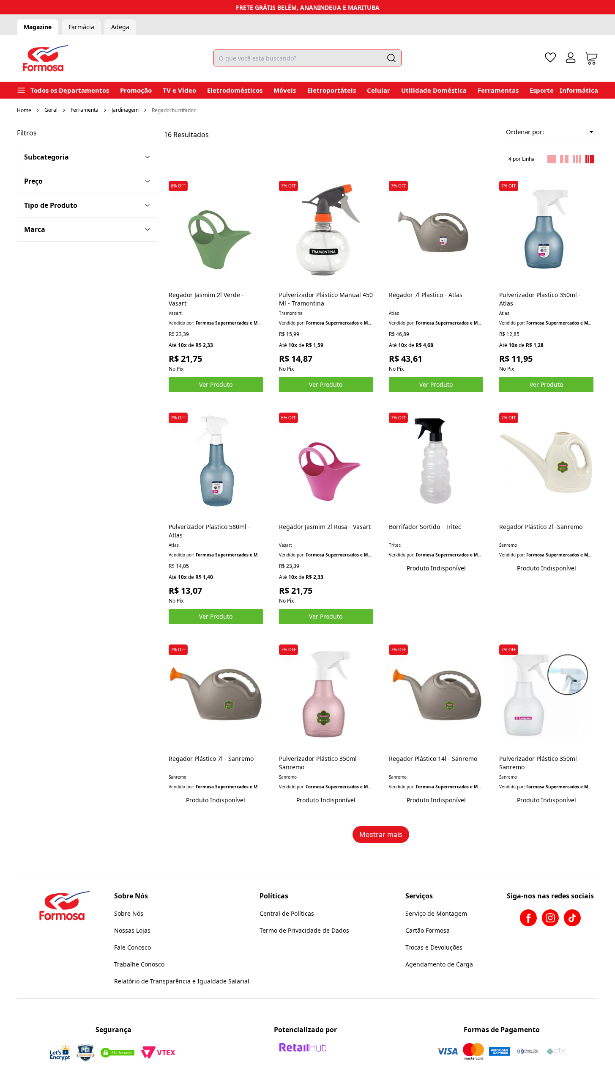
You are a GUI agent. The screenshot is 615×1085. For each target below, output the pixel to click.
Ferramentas (498, 90)
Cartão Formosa (427, 930)
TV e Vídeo (179, 90)
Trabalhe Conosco (139, 964)
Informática (579, 90)
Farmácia (81, 27)
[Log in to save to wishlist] (256, 183)
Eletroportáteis (331, 90)
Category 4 (87, 205)
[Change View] (551, 159)
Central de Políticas (287, 913)
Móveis (284, 90)
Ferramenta (84, 109)
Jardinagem (125, 109)
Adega (120, 27)
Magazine (38, 27)
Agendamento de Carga (439, 964)
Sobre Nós (128, 913)
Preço (33, 181)
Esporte (542, 90)
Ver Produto (215, 384)
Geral (50, 109)
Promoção (136, 90)
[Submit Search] (391, 58)
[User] (571, 57)
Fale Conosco (132, 947)
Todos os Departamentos (69, 90)
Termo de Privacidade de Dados (304, 930)
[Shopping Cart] (591, 58)
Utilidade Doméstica (434, 90)
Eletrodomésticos (234, 90)
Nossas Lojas (132, 930)
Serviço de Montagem (436, 913)
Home (24, 110)
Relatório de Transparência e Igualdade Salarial (181, 981)
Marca (34, 229)
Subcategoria (46, 157)
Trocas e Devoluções (433, 947)
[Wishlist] (550, 57)
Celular (378, 90)
